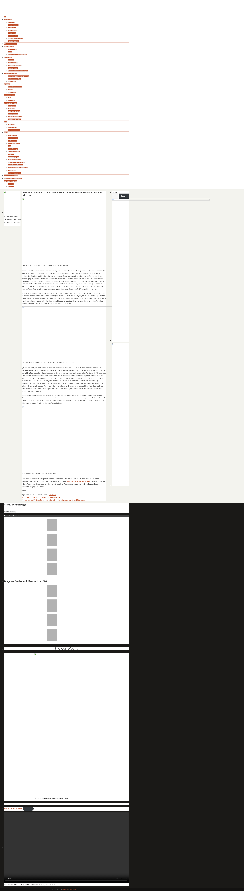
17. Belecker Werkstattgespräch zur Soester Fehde (41, 497)
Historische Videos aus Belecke (13, 809)
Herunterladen (28, 809)
